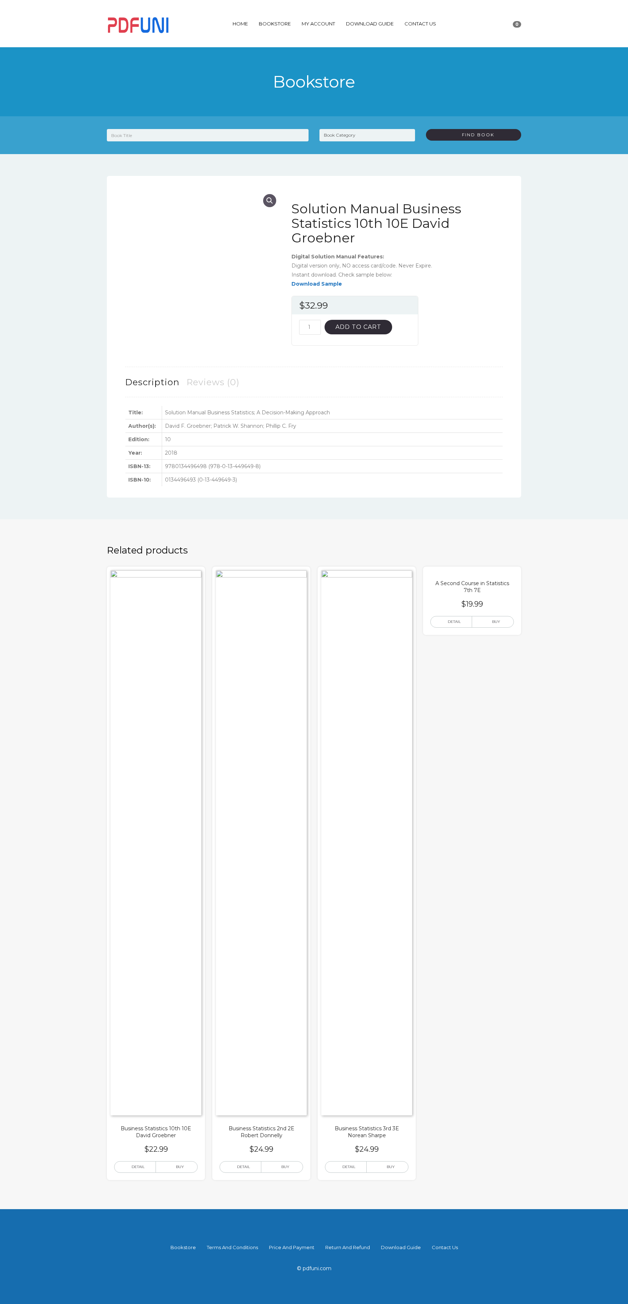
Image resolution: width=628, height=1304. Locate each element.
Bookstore (275, 24)
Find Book (475, 134)
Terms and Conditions (232, 1247)
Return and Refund (347, 1247)
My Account (318, 24)
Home (240, 24)
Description (152, 382)
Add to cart (358, 326)
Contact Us (420, 24)
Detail (138, 1166)
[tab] (152, 382)
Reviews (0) (212, 382)
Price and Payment (291, 1247)
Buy (180, 1166)
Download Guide (370, 24)
